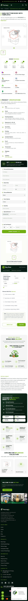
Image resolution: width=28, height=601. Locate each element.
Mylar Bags (3, 541)
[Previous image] (3, 36)
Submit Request (13, 231)
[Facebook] (19, 1)
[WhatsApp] (2, 592)
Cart (2, 531)
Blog (2, 534)
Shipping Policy (4, 558)
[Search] (22, 5)
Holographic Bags (4, 548)
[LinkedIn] (21, 1)
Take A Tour (7, 489)
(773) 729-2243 (8, 157)
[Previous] (10, 257)
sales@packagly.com (7, 576)
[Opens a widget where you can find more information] (19, 594)
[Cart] (26, 5)
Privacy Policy (4, 565)
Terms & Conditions (5, 563)
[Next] (18, 257)
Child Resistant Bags (5, 544)
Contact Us (3, 536)
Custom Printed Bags (5, 550)
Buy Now (21, 324)
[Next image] (25, 36)
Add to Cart (10, 324)
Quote (2, 529)
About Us (3, 556)
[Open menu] (11, 5)
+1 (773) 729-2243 (7, 574)
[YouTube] (25, 1)
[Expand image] (25, 25)
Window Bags (4, 546)
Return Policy (3, 560)
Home (2, 8)
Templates (6, 8)
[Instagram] (23, 1)
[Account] (2, 595)
